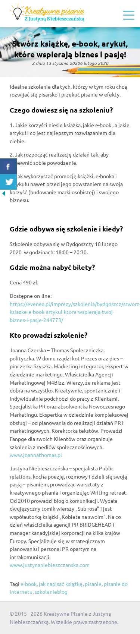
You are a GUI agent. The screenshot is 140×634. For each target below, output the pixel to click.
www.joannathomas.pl (36, 454)
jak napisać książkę (61, 583)
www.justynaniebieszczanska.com (50, 564)
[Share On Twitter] (8, 182)
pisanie (93, 583)
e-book (29, 583)
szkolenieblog (51, 591)
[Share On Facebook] (8, 166)
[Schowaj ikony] (3, 195)
